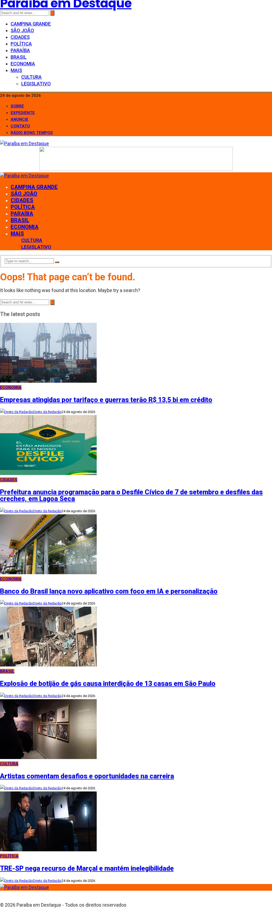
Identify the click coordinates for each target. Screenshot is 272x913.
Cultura (31, 77)
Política (21, 44)
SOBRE (17, 106)
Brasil (19, 57)
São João (22, 30)
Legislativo (36, 83)
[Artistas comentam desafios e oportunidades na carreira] (48, 757)
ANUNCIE (19, 119)
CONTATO (20, 126)
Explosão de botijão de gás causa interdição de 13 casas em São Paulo (107, 683)
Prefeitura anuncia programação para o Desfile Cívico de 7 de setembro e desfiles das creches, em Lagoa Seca (131, 495)
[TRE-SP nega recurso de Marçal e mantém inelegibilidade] (48, 849)
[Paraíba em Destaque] (24, 143)
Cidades (20, 37)
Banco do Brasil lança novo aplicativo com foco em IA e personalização (109, 591)
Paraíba (20, 50)
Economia (23, 63)
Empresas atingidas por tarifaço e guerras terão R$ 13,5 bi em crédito (106, 400)
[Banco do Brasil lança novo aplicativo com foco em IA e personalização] (48, 572)
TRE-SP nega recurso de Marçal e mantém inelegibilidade (87, 868)
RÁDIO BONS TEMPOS (32, 132)
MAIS (16, 70)
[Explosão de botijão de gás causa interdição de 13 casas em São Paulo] (48, 665)
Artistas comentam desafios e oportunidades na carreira (87, 776)
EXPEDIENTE (23, 112)
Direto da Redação (47, 412)
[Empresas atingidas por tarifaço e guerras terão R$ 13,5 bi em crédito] (48, 381)
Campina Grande (31, 24)
